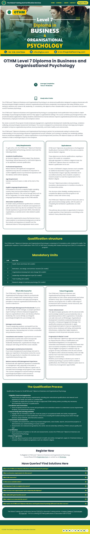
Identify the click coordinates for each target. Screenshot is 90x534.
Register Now (82, 3)
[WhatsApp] (72, 530)
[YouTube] (69, 530)
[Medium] (84, 530)
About (66, 3)
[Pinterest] (81, 530)
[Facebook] (64, 530)
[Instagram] (66, 530)
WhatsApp (63, 457)
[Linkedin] (75, 530)
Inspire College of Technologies (72, 511)
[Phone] (87, 530)
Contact (73, 3)
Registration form (42, 457)
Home (53, 3)
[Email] (78, 530)
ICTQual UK (22, 513)
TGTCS (39, 511)
